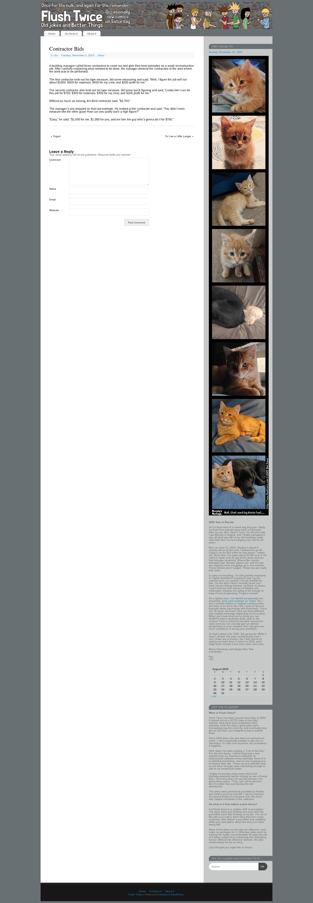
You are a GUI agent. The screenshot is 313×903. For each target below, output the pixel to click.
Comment (54, 161)
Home (52, 33)
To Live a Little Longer (179, 136)
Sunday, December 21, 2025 (225, 52)
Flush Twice (135, 894)
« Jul (213, 696)
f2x (55, 55)
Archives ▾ (71, 33)
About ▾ (91, 33)
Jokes (100, 55)
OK (261, 866)
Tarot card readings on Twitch (238, 600)
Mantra (163, 894)
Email (52, 199)
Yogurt (55, 136)
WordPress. (178, 894)
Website (54, 210)
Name (52, 188)
